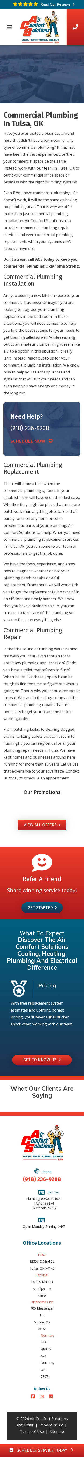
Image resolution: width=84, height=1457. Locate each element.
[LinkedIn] (51, 1397)
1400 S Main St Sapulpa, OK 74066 (42, 1289)
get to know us (41, 1059)
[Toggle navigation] (9, 27)
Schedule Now (29, 441)
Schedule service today (41, 1450)
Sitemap (57, 1431)
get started (40, 907)
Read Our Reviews (55, 4)
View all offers (40, 825)
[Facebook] (33, 1397)
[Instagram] (42, 1397)
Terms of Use (32, 1431)
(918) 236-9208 (29, 428)
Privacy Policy (51, 1425)
